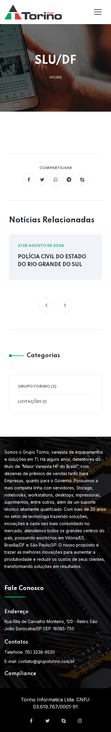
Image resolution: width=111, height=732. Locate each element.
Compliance (20, 673)
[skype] (82, 179)
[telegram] (69, 179)
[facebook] (29, 179)
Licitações (29, 402)
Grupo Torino (34, 386)
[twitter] (42, 179)
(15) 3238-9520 (40, 652)
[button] (46, 305)
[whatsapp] (56, 179)
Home (55, 77)
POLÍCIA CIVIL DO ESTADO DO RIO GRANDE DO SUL (52, 260)
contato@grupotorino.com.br (46, 661)
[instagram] (80, 721)
